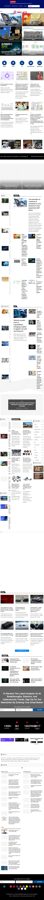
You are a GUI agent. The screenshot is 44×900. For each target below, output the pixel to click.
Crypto (38, 452)
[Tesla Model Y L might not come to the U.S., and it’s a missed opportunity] (36, 599)
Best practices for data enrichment (7, 84)
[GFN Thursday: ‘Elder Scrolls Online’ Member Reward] (26, 668)
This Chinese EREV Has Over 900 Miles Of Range (7, 634)
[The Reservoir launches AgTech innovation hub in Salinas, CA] (27, 425)
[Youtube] (20, 886)
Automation (38, 444)
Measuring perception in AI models (14, 812)
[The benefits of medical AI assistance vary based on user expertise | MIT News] (11, 19)
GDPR (34, 896)
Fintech (39, 460)
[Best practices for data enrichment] (7, 75)
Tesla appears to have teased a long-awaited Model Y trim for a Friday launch (7, 609)
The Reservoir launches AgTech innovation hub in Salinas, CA (27, 432)
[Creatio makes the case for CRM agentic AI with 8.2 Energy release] (32, 357)
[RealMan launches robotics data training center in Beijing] (16, 453)
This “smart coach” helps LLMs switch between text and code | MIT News (14, 867)
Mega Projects (38, 429)
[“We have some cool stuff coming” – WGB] (4, 424)
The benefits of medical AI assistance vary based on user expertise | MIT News (35, 204)
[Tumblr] (17, 886)
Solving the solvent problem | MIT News (33, 38)
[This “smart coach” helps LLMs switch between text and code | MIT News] (4, 868)
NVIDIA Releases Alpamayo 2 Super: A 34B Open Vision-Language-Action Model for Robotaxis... (11, 53)
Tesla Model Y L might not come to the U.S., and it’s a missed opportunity (36, 609)
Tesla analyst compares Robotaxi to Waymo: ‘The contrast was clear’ (36, 635)
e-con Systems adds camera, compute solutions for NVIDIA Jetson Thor (27, 487)
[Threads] (22, 889)
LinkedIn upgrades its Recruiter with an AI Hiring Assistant (39, 337)
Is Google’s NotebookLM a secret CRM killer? (39, 313)
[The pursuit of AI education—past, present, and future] (36, 75)
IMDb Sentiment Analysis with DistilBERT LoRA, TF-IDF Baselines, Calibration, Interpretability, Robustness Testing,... (33, 22)
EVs (38, 442)
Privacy (10, 896)
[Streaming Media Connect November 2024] (4, 498)
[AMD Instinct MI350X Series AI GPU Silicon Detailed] (26, 680)
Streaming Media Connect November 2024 (9, 499)
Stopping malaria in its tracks (21, 115)
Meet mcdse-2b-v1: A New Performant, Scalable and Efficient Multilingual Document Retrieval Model (14, 862)
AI (38, 447)
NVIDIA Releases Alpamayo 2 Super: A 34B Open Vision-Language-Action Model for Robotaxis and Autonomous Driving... (39, 268)
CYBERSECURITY (38, 437)
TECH (38, 424)
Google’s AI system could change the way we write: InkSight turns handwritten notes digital (39, 380)
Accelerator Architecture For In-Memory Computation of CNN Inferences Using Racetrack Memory (15, 671)
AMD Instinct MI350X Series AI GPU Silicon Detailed (36, 680)
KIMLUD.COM (26, 894)
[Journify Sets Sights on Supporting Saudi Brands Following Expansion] (5, 200)
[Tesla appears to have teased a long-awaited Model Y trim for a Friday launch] (7, 599)
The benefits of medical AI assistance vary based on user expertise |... (11, 23)
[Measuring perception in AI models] (4, 813)
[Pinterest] (14, 886)
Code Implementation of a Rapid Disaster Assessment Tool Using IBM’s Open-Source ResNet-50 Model (36, 781)
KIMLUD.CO (11, 894)
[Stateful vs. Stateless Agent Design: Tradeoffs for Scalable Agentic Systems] (11, 33)
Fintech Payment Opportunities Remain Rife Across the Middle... (22, 3)
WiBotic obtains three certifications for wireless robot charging (36, 775)
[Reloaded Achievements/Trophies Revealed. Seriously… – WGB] (4, 454)
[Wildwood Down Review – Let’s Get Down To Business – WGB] (4, 463)
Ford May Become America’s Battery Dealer (20, 609)
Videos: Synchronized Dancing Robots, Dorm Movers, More (16, 432)
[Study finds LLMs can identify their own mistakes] (32, 347)
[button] (16, 2)
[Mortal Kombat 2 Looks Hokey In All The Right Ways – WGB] (4, 479)
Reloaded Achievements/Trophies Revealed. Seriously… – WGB (9, 455)
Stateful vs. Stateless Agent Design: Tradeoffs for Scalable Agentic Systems (11, 38)
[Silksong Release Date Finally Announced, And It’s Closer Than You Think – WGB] (4, 436)
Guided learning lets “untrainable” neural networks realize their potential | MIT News (35, 806)
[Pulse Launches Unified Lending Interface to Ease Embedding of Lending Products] (5, 263)
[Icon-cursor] (19, 889)
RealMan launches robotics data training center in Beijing (16, 459)
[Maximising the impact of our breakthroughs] (4, 832)
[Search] (42, 11)
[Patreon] (40, 886)
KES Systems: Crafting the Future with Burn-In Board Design (36, 661)
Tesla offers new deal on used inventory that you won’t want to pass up (21, 635)
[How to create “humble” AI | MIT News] (4, 857)
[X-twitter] (7, 886)
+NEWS (38, 457)
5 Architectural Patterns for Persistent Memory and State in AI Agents (39, 286)
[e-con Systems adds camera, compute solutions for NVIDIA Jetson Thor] (27, 479)
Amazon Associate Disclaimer (26, 896)
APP (38, 450)
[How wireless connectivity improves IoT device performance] (5, 377)
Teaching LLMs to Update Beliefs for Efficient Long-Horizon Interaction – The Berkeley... (33, 53)
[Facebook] (4, 886)
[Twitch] (30, 886)
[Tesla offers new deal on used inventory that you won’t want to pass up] (22, 625)
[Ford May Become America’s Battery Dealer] (22, 599)
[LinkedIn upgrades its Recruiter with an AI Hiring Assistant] (32, 334)
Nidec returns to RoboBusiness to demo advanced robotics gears (33, 185)
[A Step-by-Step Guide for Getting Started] (4, 506)
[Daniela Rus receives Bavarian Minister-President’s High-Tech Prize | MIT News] (4, 844)
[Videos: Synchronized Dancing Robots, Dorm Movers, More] (16, 425)
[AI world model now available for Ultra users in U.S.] (26, 811)
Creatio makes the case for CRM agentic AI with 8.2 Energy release (39, 362)
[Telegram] (25, 889)
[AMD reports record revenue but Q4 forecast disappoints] (32, 322)
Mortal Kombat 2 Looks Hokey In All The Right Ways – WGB (9, 484)
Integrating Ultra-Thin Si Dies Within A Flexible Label (15, 660)
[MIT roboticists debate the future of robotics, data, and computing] (11, 177)
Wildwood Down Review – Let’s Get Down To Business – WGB (9, 467)
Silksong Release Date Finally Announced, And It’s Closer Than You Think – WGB (9, 441)
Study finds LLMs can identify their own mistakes (39, 349)
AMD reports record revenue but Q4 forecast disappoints (39, 325)
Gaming (38, 439)
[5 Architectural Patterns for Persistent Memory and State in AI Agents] (31, 282)
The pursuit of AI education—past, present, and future (35, 85)
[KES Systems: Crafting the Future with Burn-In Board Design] (26, 660)
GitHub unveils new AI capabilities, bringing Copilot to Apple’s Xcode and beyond (20, 325)
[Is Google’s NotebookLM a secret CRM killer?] (32, 311)
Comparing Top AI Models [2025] (36, 786)
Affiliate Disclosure (16, 896)
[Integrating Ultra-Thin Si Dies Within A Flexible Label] (5, 660)
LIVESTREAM (38, 432)
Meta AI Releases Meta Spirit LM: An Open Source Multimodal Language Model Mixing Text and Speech (7, 117)
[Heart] (24, 886)
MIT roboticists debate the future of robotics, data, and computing (11, 185)
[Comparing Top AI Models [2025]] (26, 787)
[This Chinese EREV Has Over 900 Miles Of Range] (7, 625)
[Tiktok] (36, 886)
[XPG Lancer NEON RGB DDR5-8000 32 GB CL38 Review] (5, 680)
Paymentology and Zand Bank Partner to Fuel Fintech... (21, 1)
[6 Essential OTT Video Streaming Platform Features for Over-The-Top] (4, 518)
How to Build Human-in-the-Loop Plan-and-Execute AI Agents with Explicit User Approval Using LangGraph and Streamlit (15, 838)
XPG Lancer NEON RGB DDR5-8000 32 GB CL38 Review (15, 680)
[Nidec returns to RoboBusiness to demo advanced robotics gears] (33, 177)
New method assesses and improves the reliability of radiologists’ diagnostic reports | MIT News (36, 800)
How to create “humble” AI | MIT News (14, 856)
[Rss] (33, 886)
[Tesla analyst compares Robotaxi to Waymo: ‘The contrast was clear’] (36, 625)
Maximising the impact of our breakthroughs (14, 831)
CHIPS (38, 434)
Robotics (38, 427)
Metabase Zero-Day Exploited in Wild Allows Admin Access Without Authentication (22, 404)
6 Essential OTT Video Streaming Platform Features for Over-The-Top (9, 522)
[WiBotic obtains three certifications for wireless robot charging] (26, 776)
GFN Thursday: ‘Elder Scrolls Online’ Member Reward (36, 668)
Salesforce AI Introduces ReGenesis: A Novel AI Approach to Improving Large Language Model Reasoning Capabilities (21, 86)
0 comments (14, 188)
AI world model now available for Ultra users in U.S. (36, 811)
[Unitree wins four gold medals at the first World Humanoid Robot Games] (5, 343)
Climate (38, 455)
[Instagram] (11, 886)
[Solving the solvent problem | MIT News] (33, 33)
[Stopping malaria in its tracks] (22, 106)
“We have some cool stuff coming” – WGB (9, 426)
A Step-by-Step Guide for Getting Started (9, 509)
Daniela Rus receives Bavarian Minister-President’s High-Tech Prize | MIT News (15, 844)
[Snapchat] (27, 886)
